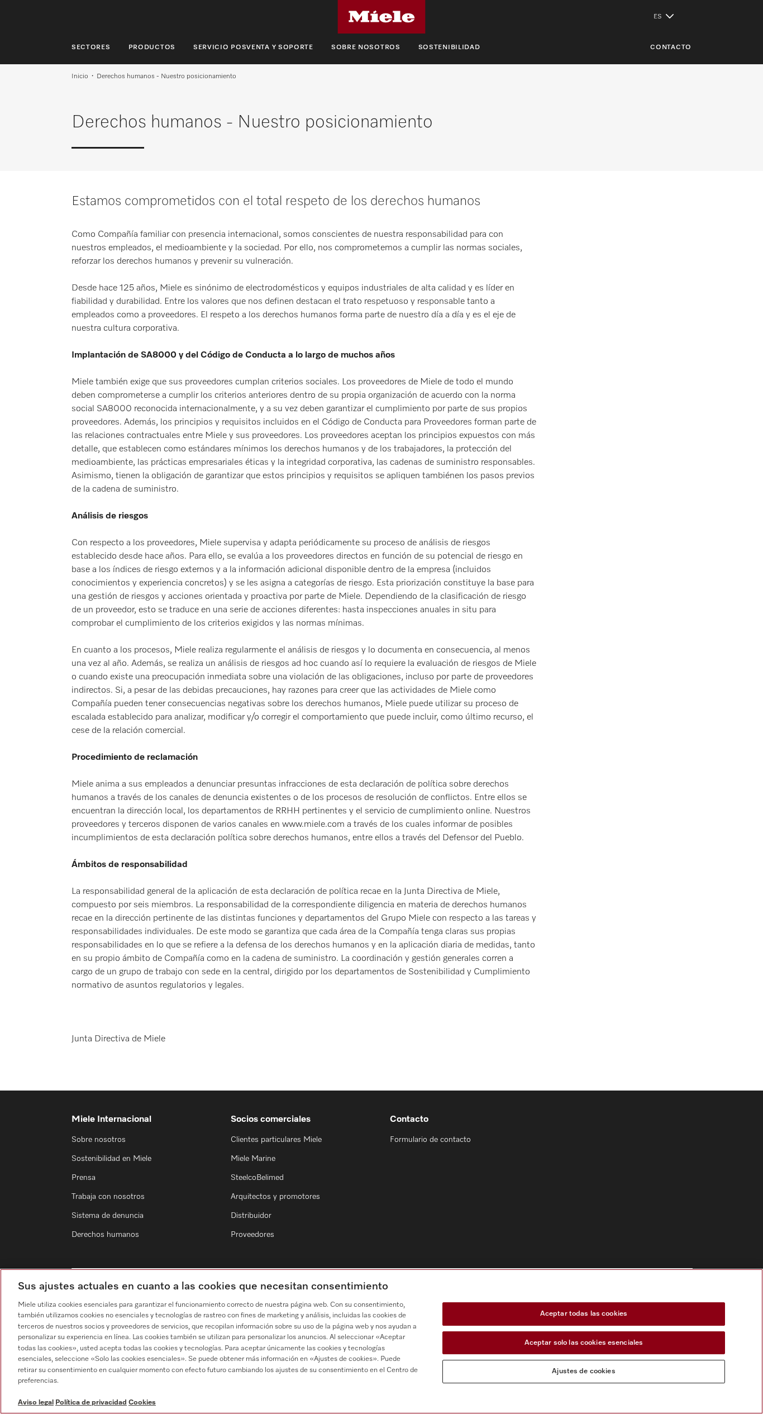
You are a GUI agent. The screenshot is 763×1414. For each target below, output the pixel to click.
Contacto (671, 47)
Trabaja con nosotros (108, 1197)
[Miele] (381, 17)
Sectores (91, 47)
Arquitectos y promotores (275, 1197)
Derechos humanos (105, 1235)
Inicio (79, 76)
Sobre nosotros (365, 47)
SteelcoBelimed (257, 1178)
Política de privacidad (91, 1402)
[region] (381, 1341)
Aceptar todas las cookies (583, 1313)
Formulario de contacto (430, 1140)
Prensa (83, 1178)
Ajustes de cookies (583, 1371)
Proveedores (252, 1235)
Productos (151, 47)
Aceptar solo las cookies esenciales (583, 1342)
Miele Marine (253, 1159)
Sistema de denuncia (107, 1216)
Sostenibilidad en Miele (111, 1159)
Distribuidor (251, 1216)
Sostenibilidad (449, 47)
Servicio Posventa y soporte (253, 47)
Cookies (142, 1402)
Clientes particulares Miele (276, 1140)
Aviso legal (36, 1402)
